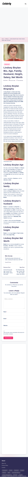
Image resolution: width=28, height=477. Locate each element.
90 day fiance (5, 470)
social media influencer (16, 472)
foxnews (10, 470)
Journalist (22, 470)
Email (5, 318)
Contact (3, 467)
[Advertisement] (14, 22)
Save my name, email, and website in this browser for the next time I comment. (14, 333)
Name (5, 311)
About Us (4, 463)
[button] (8, 262)
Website (5, 325)
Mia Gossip (8, 256)
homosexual (16, 470)
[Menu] (25, 3)
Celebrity (6, 4)
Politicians (7, 64)
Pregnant (4, 472)
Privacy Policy (5, 465)
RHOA (9, 472)
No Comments (20, 80)
